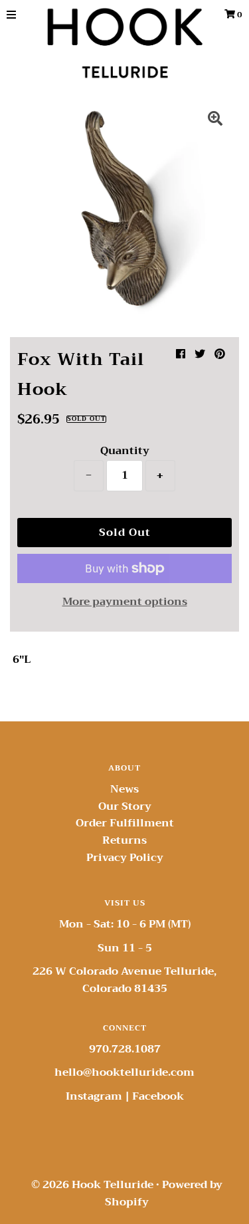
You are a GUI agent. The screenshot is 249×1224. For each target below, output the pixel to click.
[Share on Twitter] (200, 354)
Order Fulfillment (125, 823)
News (124, 789)
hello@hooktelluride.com (124, 1072)
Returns (124, 840)
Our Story (124, 806)
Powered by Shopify (163, 1193)
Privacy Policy (124, 857)
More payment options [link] (124, 602)
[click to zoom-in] (215, 120)
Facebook (158, 1096)
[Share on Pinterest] (219, 354)
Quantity (124, 450)
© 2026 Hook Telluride (92, 1184)
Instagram (94, 1096)
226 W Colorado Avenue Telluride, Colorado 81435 (124, 980)
